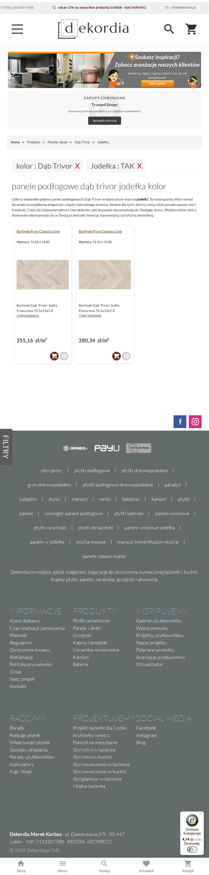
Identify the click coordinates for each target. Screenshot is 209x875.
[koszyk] (54, 356)
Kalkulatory (22, 764)
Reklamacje (21, 657)
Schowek (146, 871)
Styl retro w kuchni (92, 757)
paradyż (173, 485)
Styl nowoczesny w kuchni (99, 771)
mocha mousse (91, 542)
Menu (63, 871)
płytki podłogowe (92, 470)
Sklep (21, 871)
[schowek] (64, 356)
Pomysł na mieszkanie (95, 742)
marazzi (80, 499)
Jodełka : (112, 165)
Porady (17, 728)
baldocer (131, 499)
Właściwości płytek (30, 742)
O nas (15, 672)
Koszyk (188, 871)
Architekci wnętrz (91, 735)
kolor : (44, 165)
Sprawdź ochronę (104, 120)
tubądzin (28, 499)
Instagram (146, 735)
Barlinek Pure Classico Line (38, 231)
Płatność (19, 635)
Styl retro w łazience (94, 750)
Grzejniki (82, 635)
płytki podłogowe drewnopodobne (118, 485)
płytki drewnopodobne (145, 470)
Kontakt (18, 686)
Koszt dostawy (25, 621)
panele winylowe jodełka (150, 527)
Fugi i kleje (21, 771)
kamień (159, 499)
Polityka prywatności (31, 664)
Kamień (81, 657)
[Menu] (17, 29)
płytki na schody (50, 527)
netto (105, 499)
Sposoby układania (28, 750)
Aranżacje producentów (160, 657)
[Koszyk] (191, 29)
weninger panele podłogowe (74, 513)
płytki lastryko (128, 513)
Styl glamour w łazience (97, 779)
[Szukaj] (169, 29)
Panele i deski (87, 628)
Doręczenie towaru (30, 650)
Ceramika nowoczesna (96, 650)
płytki (184, 499)
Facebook (146, 728)
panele (26, 513)
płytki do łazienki (95, 527)
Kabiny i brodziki (90, 643)
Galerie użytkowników (159, 621)
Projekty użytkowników (160, 635)
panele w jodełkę (47, 542)
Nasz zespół (22, 679)
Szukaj (104, 871)
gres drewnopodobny (49, 485)
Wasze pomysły (152, 628)
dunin (54, 499)
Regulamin (21, 643)
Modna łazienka (89, 786)
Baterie (80, 664)
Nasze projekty (151, 643)
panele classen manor (105, 556)
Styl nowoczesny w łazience (101, 764)
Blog (141, 742)
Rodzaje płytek (25, 735)
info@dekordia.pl (172, 7)
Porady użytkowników (32, 757)
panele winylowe (172, 513)
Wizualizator (149, 664)
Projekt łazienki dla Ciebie (100, 728)
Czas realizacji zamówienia (37, 628)
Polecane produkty (155, 650)
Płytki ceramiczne (91, 621)
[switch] (192, 849)
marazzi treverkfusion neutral (148, 542)
